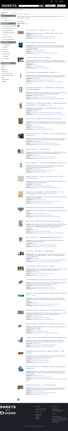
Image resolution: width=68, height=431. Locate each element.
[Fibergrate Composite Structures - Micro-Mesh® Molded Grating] (20, 210)
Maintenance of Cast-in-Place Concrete (57, 114)
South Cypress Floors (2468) (10, 25)
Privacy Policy (38, 415)
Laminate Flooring (52, 246)
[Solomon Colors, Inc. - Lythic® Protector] (20, 151)
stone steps (40, 66)
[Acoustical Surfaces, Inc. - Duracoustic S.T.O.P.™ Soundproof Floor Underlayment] (20, 136)
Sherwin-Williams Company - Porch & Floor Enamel (41, 42)
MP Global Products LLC (38, 375)
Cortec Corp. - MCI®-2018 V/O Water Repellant (40, 251)
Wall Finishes (4, 69)
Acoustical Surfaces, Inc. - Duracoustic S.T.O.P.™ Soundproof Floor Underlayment (46, 134)
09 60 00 (33, 185)
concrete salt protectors (55, 112)
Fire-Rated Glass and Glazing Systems (45, 233)
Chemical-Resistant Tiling (7, 73)
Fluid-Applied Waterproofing (58, 98)
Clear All (13, 12)
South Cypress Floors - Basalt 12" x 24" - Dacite (40, 30)
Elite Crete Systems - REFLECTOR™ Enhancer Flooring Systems (45, 324)
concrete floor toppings (39, 273)
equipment (33, 201)
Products (5, 18)
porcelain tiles (52, 36)
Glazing (39, 394)
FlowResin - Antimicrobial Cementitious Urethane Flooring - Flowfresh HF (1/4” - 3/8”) (46, 294)
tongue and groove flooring (41, 201)
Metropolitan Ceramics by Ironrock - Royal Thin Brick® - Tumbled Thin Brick (45, 352)
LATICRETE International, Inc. (39, 95)
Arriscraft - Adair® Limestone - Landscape (38, 57)
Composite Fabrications (42, 246)
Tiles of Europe (36, 125)
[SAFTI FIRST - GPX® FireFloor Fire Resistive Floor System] (20, 223)
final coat (33, 51)
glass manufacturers (35, 392)
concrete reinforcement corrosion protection (49, 259)
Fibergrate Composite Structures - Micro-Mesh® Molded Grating (45, 207)
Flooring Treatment (53, 53)
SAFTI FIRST (35, 229)
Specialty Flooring (50, 346)
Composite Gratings (41, 216)
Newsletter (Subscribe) (40, 409)
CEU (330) (6, 56)
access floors (42, 215)
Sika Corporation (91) (8, 30)
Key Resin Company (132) (9, 28)
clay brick (33, 360)
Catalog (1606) (7, 44)
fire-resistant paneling (51, 245)
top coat (44, 51)
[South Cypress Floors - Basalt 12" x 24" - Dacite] (20, 32)
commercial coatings (35, 259)
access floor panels (35, 215)
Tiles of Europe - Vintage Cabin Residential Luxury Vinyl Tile (43, 119)
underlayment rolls (39, 377)
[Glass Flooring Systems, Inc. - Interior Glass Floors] (20, 387)
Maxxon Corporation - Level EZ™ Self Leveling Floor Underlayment (46, 163)
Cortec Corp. (35, 258)
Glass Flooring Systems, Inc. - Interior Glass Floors (41, 385)
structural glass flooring (51, 392)
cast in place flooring (39, 185)
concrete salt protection (45, 112)
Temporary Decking (41, 346)
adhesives (33, 80)
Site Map (37, 417)
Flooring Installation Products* (54, 144)
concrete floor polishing (50, 156)
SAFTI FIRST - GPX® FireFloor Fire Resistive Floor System (43, 221)
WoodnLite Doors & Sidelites (39, 199)
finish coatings (62, 259)
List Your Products (56, 411)
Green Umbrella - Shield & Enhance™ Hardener (40, 266)
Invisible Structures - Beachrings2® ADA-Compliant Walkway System (46, 337)
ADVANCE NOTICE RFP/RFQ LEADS (59, 418)
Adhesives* (28, 83)
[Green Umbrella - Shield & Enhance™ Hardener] (20, 268)
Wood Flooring (40, 203)
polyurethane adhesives (48, 80)
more (27, 18)
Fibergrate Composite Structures (40, 213)
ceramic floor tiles (34, 36)
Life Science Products (37, 316)
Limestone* (39, 68)
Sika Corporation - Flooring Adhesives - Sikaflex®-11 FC (42, 72)
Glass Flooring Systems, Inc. (39, 390)
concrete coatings (41, 156)
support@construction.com (58, 410)
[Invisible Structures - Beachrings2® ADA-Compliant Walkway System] (20, 339)
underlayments (47, 377)
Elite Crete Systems (37, 329)
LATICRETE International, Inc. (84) (9, 33)
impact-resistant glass (45, 231)
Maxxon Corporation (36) (9, 39)
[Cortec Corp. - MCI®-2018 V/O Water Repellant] (20, 253)
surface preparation (51, 170)
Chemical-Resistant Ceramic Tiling (8, 76)
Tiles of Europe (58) (8, 37)
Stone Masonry (46, 68)
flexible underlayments (39, 143)
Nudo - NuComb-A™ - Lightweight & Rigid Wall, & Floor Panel (44, 237)
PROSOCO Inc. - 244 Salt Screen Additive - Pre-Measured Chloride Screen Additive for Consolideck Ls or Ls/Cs (46, 104)
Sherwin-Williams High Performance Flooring (42, 285)
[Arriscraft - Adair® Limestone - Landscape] (20, 60)
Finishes (16, 9)
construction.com (56, 416)
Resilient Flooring (5, 79)
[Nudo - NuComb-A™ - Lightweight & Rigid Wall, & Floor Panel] (20, 239)
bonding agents (39, 80)
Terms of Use (38, 414)
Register (61, 1)
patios (36, 66)
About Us (37, 418)
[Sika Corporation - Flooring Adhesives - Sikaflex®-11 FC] (20, 74)
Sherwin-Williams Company (38, 49)
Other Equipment (47, 203)
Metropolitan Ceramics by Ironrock (40, 358)
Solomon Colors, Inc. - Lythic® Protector (38, 149)
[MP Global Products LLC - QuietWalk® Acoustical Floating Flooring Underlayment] (20, 369)
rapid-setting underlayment (40, 170)
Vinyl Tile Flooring (49, 129)
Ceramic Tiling (5, 71)
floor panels (48, 215)
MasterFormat (9, 9)
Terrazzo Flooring (41, 187)
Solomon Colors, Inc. (37, 155)
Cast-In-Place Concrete (42, 261)
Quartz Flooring (50, 319)
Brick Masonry (47, 362)
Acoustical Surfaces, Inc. (38, 141)
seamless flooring (56, 304)
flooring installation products (51, 143)
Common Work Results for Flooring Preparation (47, 379)
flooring (43, 127)
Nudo (34, 243)
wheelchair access (52, 345)
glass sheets (37, 231)
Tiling (3, 67)
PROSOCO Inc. (36, 111)
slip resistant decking (43, 345)
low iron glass (43, 392)
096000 (32, 127)
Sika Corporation (36, 78)
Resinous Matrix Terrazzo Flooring (53, 187)
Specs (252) (6, 51)
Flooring (3, 65)
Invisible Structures (37, 343)
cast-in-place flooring (39, 331)
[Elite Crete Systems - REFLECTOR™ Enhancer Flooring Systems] (20, 326)
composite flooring (35, 245)
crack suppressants (35, 97)
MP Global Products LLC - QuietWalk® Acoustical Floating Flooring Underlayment (45, 367)
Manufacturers (7, 20)
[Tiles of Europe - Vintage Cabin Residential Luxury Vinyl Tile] (20, 121)
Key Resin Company (37, 184)
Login (56, 1)
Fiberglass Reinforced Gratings (53, 216)
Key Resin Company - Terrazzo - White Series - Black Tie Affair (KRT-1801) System (44, 177)
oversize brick (45, 360)
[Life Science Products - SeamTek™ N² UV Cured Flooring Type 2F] (20, 312)
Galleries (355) (7, 54)
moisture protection (52, 97)
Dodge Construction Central (59, 419)
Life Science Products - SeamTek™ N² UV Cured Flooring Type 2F (45, 310)
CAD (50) (6, 47)
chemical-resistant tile (43, 36)
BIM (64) (5, 49)
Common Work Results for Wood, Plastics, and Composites (49, 81)
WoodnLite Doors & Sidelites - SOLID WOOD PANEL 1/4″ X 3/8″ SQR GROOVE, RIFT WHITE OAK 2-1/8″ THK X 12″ (45, 193)
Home (52, 1)
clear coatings (34, 156)
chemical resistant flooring (36, 304)
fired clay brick (39, 360)
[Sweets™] (9, 5)
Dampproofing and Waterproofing (44, 98)
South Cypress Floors (37, 34)
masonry (32, 66)
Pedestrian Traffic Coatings (43, 53)
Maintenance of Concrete (42, 114)
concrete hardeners (49, 273)
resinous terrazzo (48, 185)
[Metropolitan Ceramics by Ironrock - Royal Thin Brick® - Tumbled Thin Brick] (20, 353)
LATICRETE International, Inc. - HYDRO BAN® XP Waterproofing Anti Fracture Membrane (45, 88)
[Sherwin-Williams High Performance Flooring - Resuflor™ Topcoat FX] (20, 282)
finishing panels (42, 245)
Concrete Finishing (41, 158)
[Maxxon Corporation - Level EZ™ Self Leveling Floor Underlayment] (20, 165)
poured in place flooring (44, 317)
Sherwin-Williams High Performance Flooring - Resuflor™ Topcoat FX (46, 279)
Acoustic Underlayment (42, 144)
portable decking (34, 345)
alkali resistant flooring (40, 287)
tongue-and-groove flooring (54, 201)
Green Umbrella (36, 271)
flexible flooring (38, 127)
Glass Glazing (44, 394)
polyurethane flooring (47, 304)
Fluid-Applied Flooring (42, 288)
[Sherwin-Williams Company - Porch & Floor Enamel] (20, 45)
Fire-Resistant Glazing (59, 233)
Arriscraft (35, 64)
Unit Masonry (40, 362)
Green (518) (6, 58)
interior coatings (38, 51)
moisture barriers (43, 97)
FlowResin (35, 302)
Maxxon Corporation (37, 168)
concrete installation (35, 112)
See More (4, 81)
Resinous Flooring (51, 288)
